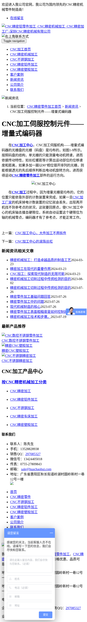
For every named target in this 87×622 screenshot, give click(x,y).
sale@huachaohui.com (36, 469)
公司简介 (17, 84)
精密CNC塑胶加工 (15, 350)
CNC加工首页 (20, 49)
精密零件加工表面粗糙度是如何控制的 (39, 312)
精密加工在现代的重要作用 (30, 269)
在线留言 (17, 18)
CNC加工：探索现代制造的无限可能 (37, 274)
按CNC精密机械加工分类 (24, 382)
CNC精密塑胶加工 (24, 69)
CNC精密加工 (20, 391)
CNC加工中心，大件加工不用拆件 (40, 233)
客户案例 (17, 74)
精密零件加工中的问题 (27, 301)
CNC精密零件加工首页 (44, 106)
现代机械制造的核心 (25, 306)
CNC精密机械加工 (24, 54)
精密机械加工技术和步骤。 (30, 317)
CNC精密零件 (20, 497)
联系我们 (17, 90)
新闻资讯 (17, 79)
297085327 (33, 454)
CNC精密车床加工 (24, 416)
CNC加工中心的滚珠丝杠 (34, 241)
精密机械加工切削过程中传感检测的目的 (40, 279)
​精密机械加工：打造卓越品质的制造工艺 (40, 260)
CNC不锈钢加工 (22, 59)
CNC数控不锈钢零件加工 (20, 340)
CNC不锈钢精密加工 (17, 361)
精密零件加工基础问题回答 (30, 296)
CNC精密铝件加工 (24, 64)
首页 (13, 492)
